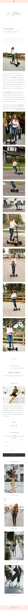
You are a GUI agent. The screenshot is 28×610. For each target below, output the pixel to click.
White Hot (14, 595)
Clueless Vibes (14, 495)
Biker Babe (14, 528)
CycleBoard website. (20, 108)
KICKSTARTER (20, 105)
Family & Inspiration (8, 31)
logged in (11, 375)
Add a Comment (14, 358)
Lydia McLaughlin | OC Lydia (14, 13)
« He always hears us (14, 366)
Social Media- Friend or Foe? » (18, 368)
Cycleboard (13, 77)
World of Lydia (15, 31)
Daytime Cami (14, 562)
